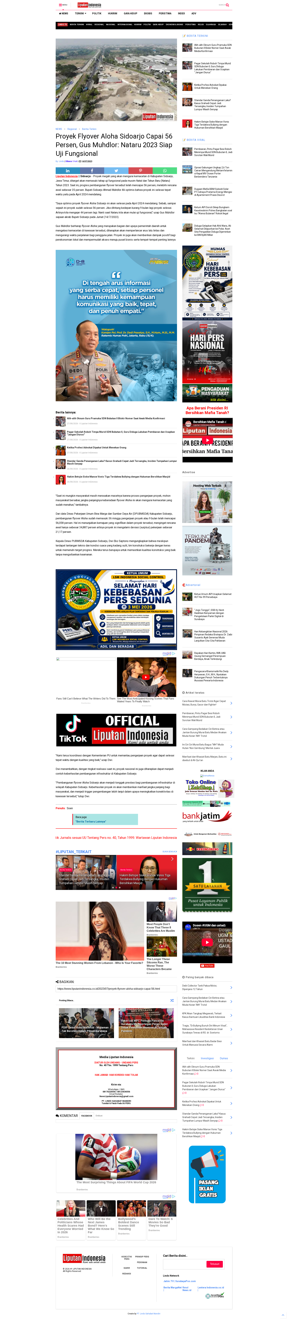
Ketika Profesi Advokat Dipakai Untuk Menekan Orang (96, 447)
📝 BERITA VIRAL (193, 140)
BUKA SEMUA (169, 851)
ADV (194, 13)
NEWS (64, 13)
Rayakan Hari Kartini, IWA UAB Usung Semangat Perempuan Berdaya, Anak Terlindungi (210, 656)
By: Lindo (60, 161)
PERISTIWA (165, 13)
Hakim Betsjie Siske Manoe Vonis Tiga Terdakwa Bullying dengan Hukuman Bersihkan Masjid (118, 476)
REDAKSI (126, 1274)
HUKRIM (112, 13)
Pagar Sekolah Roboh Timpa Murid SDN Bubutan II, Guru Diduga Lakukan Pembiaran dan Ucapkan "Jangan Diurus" (121, 433)
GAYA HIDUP (130, 13)
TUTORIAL (142, 1268)
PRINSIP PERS (142, 1257)
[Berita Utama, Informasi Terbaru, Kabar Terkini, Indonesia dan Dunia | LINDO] (88, 5)
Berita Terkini (65, 870)
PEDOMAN (142, 1262)
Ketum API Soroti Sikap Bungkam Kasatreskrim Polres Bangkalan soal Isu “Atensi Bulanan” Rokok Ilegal (213, 210)
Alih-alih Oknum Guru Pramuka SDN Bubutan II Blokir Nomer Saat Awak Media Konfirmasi (116, 418)
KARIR (127, 1268)
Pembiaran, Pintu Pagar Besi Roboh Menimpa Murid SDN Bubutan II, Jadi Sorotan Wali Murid (143, 879)
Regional (72, 129)
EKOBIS (148, 13)
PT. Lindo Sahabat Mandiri (148, 1314)
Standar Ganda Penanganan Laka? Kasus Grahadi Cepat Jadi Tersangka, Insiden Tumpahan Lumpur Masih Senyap (122, 462)
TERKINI (79, 13)
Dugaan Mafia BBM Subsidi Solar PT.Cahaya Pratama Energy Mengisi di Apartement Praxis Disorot (213, 192)
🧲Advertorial (191, 585)
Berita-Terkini (89, 129)
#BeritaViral (125, 870)
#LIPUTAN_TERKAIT (74, 852)
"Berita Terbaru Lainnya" (91, 821)
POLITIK (96, 13)
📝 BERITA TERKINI (195, 35)
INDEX (181, 13)
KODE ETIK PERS (127, 1258)
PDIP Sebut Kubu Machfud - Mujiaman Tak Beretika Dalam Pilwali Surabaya (85, 1029)
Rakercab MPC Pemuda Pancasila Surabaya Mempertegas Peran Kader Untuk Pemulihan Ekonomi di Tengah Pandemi (144, 1026)
